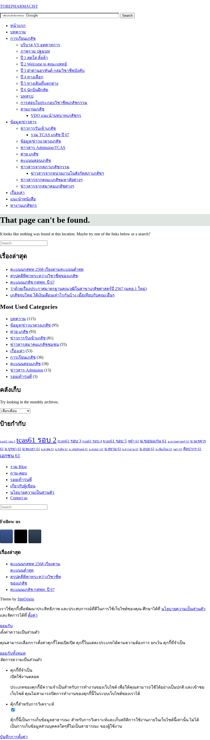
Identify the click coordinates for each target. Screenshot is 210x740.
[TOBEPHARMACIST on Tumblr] (34, 536)
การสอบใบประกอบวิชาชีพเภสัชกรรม (53, 102)
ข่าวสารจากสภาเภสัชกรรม (44, 167)
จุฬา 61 (133, 441)
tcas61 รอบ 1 (7, 441)
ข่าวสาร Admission (26, 370)
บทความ (18, 32)
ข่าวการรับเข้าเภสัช (38, 128)
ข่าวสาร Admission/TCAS (42, 147)
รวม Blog (18, 467)
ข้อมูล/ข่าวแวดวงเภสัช (40, 141)
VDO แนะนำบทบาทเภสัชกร (56, 115)
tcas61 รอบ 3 (69, 441)
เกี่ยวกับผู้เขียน (22, 486)
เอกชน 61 (10, 455)
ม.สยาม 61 (112, 449)
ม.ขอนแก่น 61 (153, 441)
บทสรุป (26, 96)
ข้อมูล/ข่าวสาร (23, 122)
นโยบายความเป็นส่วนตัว (32, 492)
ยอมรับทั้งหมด (13, 653)
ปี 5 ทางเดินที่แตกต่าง (39, 83)
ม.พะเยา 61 (31, 449)
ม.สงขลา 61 (96, 449)
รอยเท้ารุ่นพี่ (21, 376)
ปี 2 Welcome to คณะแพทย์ (43, 64)
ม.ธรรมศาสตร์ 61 (178, 441)
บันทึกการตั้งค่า (14, 737)
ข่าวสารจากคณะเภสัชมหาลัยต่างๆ (51, 180)
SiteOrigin (25, 599)
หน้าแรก (18, 25)
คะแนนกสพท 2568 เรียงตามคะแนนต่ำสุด (46, 269)
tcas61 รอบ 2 (36, 440)
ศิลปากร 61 (192, 449)
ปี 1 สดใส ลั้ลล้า (34, 57)
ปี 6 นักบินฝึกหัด (34, 90)
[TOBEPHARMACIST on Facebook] (6, 536)
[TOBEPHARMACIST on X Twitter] (20, 536)
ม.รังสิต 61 (61, 449)
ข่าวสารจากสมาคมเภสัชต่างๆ (47, 186)
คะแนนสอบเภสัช (35, 160)
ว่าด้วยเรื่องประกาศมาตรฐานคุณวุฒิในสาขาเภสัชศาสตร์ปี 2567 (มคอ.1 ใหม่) (78, 288)
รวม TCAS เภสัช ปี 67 (50, 135)
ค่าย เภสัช (29, 154)
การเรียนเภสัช (23, 38)
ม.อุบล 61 (147, 449)
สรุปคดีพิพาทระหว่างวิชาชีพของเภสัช (44, 276)
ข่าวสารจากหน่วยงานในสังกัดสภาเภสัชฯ (67, 173)
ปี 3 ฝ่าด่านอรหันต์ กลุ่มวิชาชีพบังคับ (52, 70)
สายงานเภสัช (32, 109)
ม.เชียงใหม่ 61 (163, 449)
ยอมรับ (6, 626)
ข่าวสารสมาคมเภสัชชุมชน (34, 344)
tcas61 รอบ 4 (92, 441)
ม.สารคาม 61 (130, 449)
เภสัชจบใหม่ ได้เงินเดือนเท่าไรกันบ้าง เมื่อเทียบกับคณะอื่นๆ (62, 295)
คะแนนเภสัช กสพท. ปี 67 (32, 282)
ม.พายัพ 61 (47, 449)
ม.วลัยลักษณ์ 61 (78, 449)
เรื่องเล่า (17, 192)
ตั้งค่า (33, 615)
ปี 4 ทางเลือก (31, 77)
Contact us (18, 498)
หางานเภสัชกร (23, 205)
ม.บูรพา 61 (13, 449)
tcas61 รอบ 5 (115, 441)
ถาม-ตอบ (18, 473)
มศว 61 (177, 449)
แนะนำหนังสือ (23, 199)
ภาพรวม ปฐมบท (35, 51)
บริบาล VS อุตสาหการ (40, 45)
